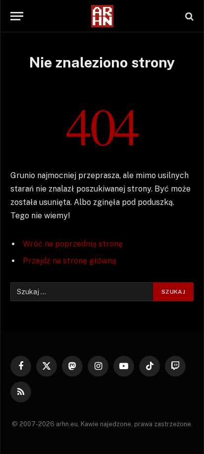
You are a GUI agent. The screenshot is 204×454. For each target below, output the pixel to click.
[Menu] (16, 16)
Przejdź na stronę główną (69, 260)
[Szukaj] (188, 16)
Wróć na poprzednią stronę (73, 244)
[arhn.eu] (102, 16)
